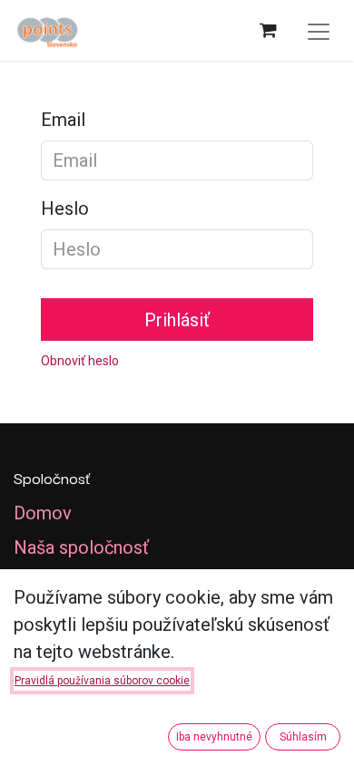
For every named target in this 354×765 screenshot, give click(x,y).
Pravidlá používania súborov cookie (102, 680)
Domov (43, 513)
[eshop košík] (268, 30)
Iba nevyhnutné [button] (214, 737)
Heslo (65, 208)
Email (63, 120)
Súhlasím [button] (303, 737)
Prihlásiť (177, 320)
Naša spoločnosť (81, 547)
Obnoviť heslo (80, 360)
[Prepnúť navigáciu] (318, 30)
